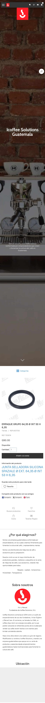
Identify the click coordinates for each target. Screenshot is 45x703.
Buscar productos (13, 511)
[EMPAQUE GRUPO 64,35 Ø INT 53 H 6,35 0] (22, 398)
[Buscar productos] (41, 71)
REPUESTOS (15, 431)
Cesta (13, 519)
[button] (9, 486)
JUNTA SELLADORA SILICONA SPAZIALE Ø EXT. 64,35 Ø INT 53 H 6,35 (22, 471)
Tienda (4, 431)
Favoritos (31, 511)
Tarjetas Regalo (31, 519)
